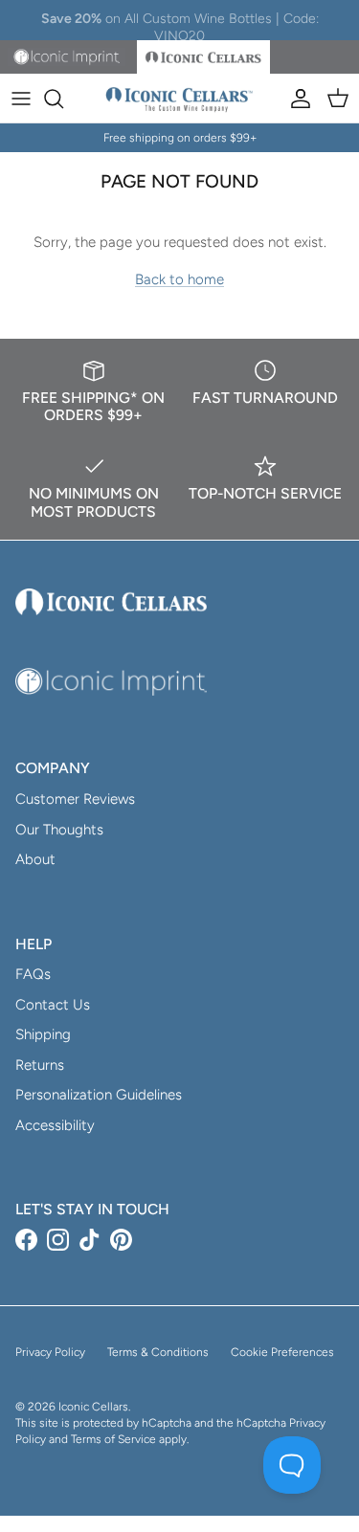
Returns (39, 1065)
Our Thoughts (59, 829)
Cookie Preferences (282, 1352)
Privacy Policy (50, 1352)
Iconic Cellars (93, 1406)
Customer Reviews (75, 799)
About (35, 859)
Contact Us (52, 1004)
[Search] (63, 99)
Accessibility (55, 1125)
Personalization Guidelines (98, 1094)
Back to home (179, 279)
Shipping (43, 1034)
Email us (278, 27)
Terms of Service (113, 1439)
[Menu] (21, 99)
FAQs (33, 974)
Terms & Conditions (158, 1352)
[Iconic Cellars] (179, 98)
